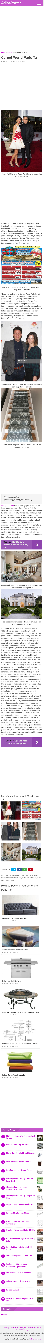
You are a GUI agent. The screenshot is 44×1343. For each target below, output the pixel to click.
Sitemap (6, 1328)
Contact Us (14, 1328)
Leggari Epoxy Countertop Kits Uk (19, 1204)
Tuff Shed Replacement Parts (17, 1213)
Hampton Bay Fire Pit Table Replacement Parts (20, 1012)
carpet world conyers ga (29, 875)
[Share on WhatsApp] (24, 869)
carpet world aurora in (12, 875)
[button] (39, 3)
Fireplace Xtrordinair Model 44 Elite (20, 1230)
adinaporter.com (7, 505)
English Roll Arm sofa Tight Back (14, 918)
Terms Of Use (31, 1328)
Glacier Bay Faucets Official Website (20, 1153)
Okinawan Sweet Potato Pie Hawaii (15, 949)
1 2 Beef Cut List (12, 1290)
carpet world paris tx (29, 878)
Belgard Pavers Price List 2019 (18, 1281)
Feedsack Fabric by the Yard (17, 1144)
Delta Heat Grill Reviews (11, 981)
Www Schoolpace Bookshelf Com (19, 1256)
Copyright (22, 1328)
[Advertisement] (22, 29)
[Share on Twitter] (13, 869)
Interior (5, 61)
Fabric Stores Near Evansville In (14, 1075)
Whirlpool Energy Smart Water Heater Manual (20, 1043)
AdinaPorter (11, 3)
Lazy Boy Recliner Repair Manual (19, 1170)
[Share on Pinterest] (30, 869)
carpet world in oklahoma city (11, 878)
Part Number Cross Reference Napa (20, 1273)
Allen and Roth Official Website (18, 1162)
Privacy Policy (23, 1330)
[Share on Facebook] (19, 869)
